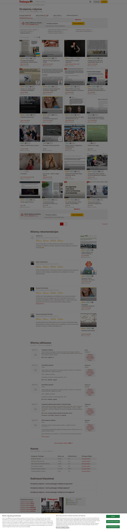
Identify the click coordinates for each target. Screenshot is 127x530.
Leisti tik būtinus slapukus (113, 521)
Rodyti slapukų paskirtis (113, 526)
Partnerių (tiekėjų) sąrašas (62, 527)
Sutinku (113, 516)
